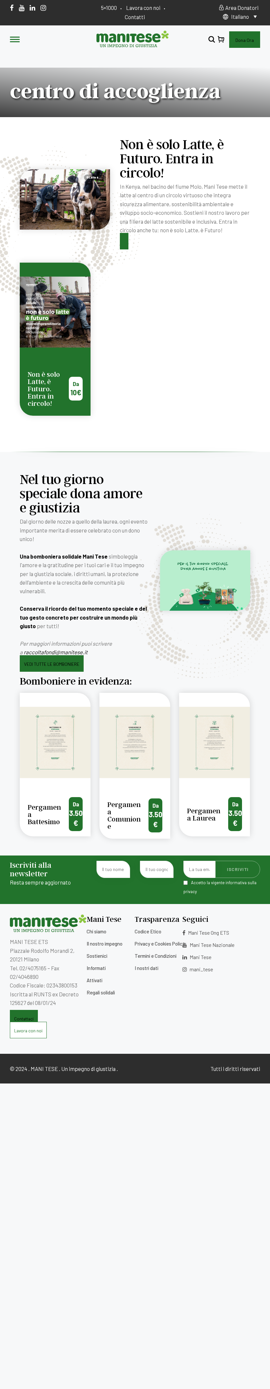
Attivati (94, 980)
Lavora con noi (143, 7)
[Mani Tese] (132, 45)
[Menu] (15, 40)
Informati (96, 968)
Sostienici (97, 956)
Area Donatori (241, 7)
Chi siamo (96, 931)
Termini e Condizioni (155, 956)
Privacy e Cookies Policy (160, 944)
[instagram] (43, 8)
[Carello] (221, 40)
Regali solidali (101, 992)
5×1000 (109, 7)
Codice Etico (148, 931)
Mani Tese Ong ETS (208, 932)
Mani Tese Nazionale (211, 945)
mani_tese (201, 969)
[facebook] (12, 8)
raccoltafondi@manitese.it (56, 652)
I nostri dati (146, 968)
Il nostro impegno (104, 944)
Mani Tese (200, 957)
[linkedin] (32, 8)
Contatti (135, 17)
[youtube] (21, 8)
